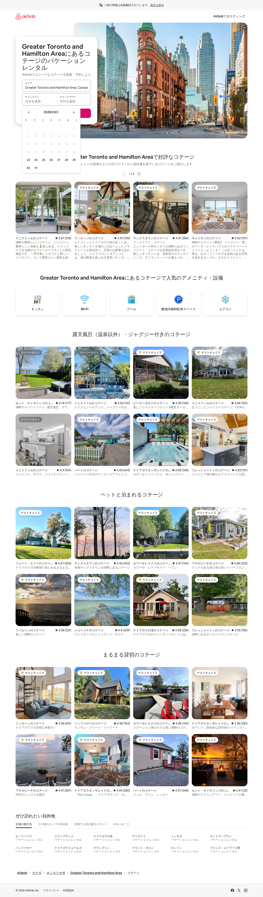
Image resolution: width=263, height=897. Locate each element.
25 (43, 160)
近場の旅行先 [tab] (24, 824)
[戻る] (124, 174)
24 (36, 160)
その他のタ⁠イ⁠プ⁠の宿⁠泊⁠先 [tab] (53, 824)
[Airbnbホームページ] (25, 16)
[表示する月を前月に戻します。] (29, 112)
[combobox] (56, 87)
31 (36, 168)
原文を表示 (157, 5)
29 (74, 160)
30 (28, 168)
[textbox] (39, 101)
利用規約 (68, 890)
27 (58, 160)
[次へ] (139, 174)
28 (66, 160)
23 (28, 160)
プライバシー (51, 890)
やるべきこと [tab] (121, 824)
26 (51, 160)
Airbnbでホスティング (229, 16)
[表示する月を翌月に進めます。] (73, 112)
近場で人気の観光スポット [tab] (90, 824)
